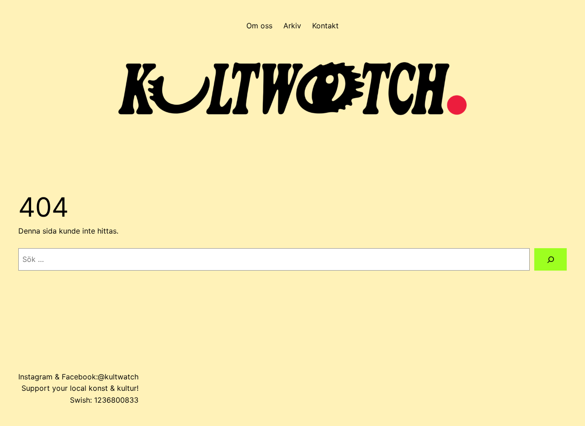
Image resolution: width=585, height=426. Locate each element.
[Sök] (550, 259)
